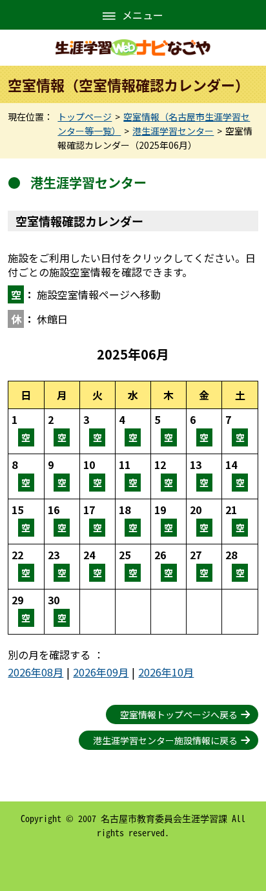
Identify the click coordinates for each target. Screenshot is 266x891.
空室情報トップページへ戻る (179, 714)
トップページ (84, 116)
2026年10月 (166, 672)
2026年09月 (100, 672)
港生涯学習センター (173, 130)
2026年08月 (35, 672)
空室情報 (25, 431)
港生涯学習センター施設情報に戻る (165, 740)
